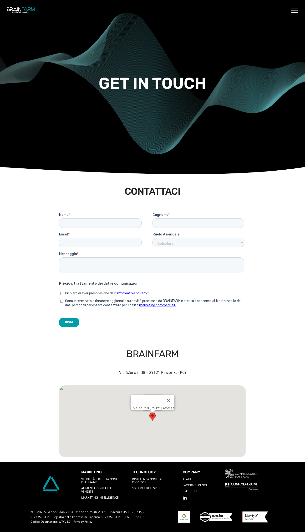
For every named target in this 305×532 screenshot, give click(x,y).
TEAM (187, 479)
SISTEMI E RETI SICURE (147, 488)
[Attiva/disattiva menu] (294, 11)
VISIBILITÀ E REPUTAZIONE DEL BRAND (99, 480)
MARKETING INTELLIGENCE (100, 497)
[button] (152, 416)
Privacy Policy (83, 522)
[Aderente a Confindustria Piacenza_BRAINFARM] (241, 471)
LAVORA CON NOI (195, 485)
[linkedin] (185, 498)
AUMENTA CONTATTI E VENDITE (97, 489)
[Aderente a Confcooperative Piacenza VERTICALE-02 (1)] (241, 483)
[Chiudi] (168, 400)
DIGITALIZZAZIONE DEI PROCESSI (147, 480)
